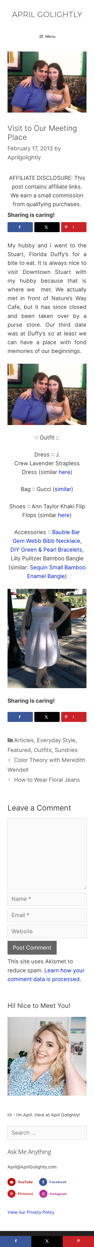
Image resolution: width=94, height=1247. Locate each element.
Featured (19, 750)
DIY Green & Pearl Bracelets (46, 549)
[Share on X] (47, 227)
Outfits (43, 750)
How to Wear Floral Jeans (47, 779)
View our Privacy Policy (31, 1212)
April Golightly (47, 14)
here (64, 472)
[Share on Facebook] (20, 227)
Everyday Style (56, 740)
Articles (24, 740)
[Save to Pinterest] (78, 1241)
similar (63, 489)
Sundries (66, 750)
